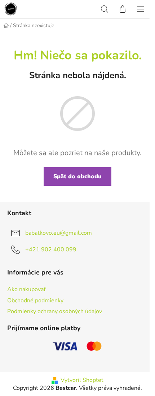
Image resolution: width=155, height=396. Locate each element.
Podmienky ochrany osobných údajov (54, 311)
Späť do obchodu (77, 176)
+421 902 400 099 (50, 250)
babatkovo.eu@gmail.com (58, 233)
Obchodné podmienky (35, 301)
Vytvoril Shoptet (82, 380)
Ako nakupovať (26, 289)
